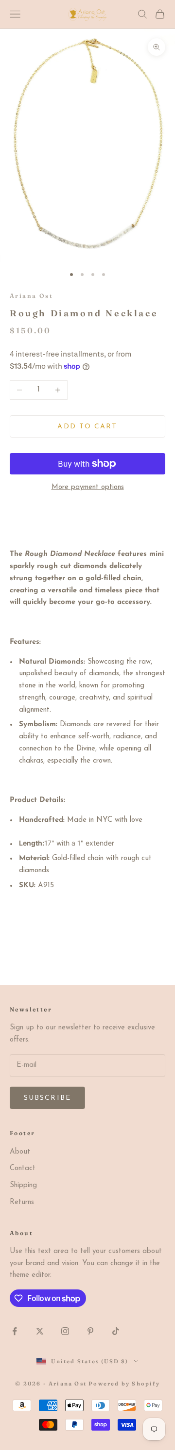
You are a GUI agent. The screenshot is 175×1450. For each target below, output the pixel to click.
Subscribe (47, 1098)
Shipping (23, 1185)
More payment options (88, 487)
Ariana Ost (31, 295)
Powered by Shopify (124, 1383)
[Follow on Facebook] (14, 1331)
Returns (22, 1202)
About (20, 1152)
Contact (22, 1168)
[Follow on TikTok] (116, 1331)
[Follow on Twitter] (40, 1331)
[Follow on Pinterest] (90, 1331)
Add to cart (87, 426)
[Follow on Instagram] (65, 1331)
